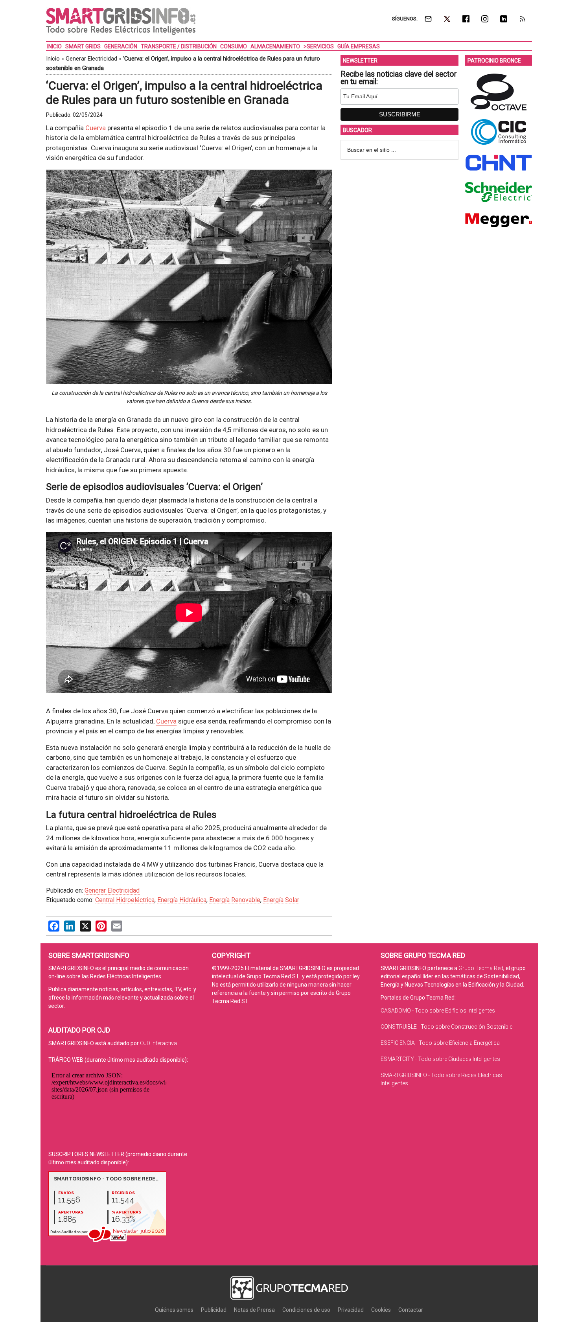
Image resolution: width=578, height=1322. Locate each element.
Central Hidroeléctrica (125, 900)
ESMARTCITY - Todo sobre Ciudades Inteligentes (440, 1059)
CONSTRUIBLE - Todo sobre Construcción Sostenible (446, 1027)
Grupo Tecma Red (480, 968)
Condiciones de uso (306, 1310)
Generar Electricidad (91, 58)
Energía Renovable (234, 900)
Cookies (381, 1310)
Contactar (410, 1310)
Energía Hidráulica (181, 900)
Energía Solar (281, 900)
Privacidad (351, 1310)
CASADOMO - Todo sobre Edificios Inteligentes (438, 1010)
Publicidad (213, 1310)
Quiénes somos (174, 1310)
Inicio (53, 58)
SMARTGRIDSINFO (120, 21)
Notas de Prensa (254, 1310)
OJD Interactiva (158, 1043)
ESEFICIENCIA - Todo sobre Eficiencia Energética (440, 1043)
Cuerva (95, 128)
